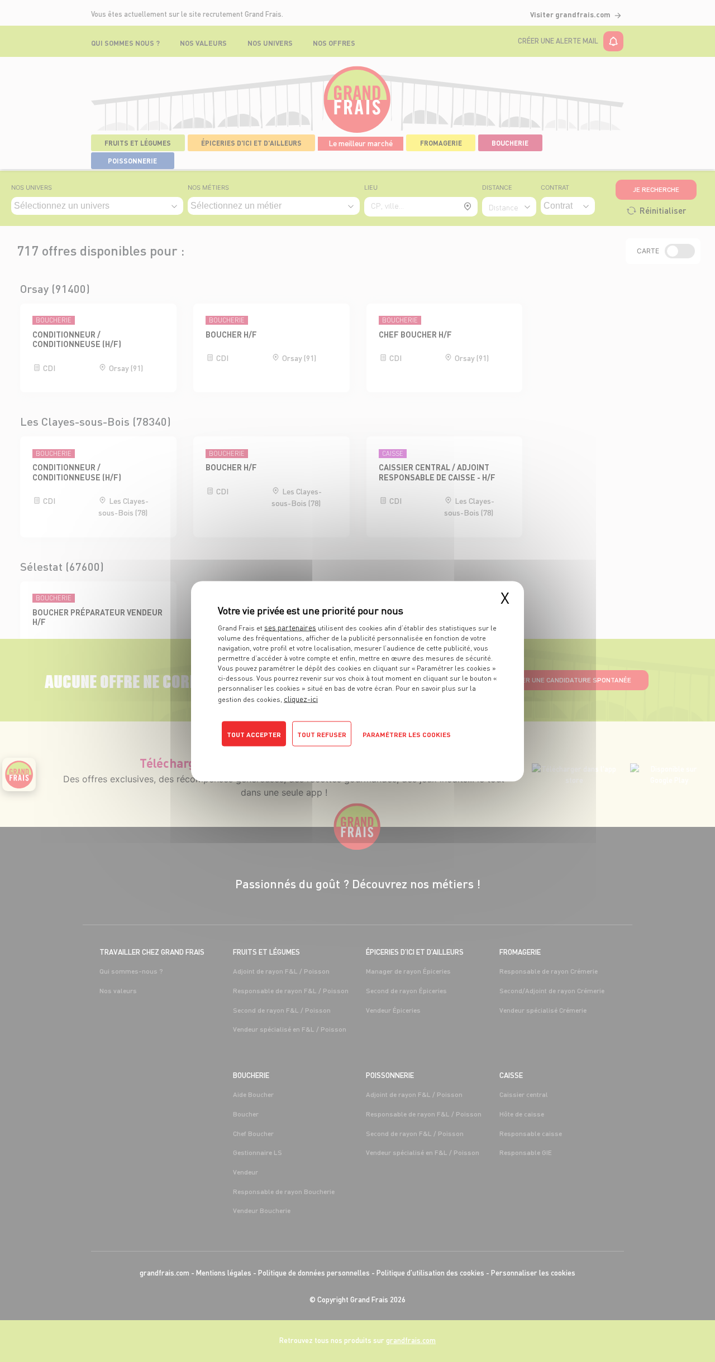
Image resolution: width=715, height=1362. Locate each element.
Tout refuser (321, 734)
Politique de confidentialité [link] (266, 753)
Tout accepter (254, 734)
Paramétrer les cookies (407, 734)
